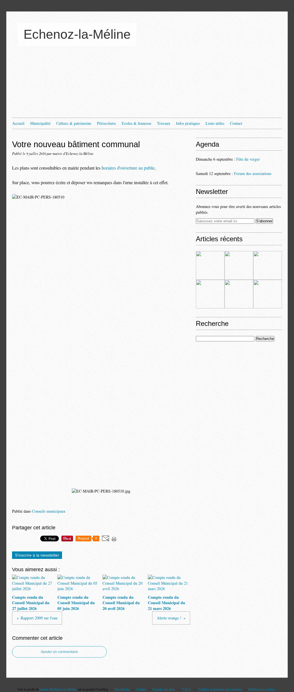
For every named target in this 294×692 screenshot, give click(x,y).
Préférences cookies (261, 689)
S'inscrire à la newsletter (37, 555)
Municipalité (40, 123)
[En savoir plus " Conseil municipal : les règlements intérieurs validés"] (239, 294)
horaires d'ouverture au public (128, 168)
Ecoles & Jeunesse (136, 123)
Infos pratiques (188, 123)
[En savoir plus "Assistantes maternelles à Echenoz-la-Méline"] (210, 265)
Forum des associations (252, 173)
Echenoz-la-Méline (77, 34)
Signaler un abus (164, 689)
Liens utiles (215, 123)
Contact (236, 123)
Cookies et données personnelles (220, 689)
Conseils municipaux (48, 511)
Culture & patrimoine (73, 123)
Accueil (18, 123)
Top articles (122, 689)
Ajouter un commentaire (59, 652)
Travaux (163, 123)
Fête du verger (248, 159)
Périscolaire (106, 123)
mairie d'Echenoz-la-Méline (58, 689)
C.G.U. (187, 689)
